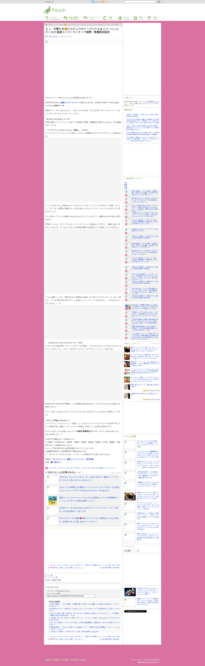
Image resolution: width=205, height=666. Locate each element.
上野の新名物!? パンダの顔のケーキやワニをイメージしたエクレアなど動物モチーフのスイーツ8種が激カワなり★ (148, 475)
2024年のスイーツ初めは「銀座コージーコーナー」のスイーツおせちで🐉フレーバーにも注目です (148, 516)
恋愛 (104, 17)
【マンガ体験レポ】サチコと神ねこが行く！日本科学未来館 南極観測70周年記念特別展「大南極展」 (142, 133)
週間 (125, 184)
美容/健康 (66, 17)
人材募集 (66, 660)
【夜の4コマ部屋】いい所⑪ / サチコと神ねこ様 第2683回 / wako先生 (75, 632)
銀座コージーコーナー (70, 102)
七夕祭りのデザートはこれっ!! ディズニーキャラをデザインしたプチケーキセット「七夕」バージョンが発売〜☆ (148, 591)
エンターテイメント (51, 17)
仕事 (149, 17)
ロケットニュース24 (150, 103)
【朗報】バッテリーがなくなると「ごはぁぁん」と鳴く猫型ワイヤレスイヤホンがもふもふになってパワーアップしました (144, 314)
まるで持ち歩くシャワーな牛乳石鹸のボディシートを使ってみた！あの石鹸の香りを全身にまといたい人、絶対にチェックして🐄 (144, 291)
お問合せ (83, 660)
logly (158, 343)
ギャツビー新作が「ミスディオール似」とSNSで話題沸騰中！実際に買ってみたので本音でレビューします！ (145, 221)
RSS (102, 1)
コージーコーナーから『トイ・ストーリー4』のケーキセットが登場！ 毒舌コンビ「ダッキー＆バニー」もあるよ (148, 505)
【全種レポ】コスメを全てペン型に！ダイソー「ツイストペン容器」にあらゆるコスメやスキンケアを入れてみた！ (144, 214)
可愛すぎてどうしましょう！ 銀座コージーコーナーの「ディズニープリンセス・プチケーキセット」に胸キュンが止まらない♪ (148, 464)
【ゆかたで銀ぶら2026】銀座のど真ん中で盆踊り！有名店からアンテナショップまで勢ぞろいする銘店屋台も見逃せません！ (142, 127)
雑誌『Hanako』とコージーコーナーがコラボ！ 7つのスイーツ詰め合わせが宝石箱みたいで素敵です (148, 536)
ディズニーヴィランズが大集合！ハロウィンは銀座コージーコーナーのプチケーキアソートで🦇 (148, 444)
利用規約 (57, 660)
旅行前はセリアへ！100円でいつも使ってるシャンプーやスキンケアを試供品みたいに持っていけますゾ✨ (145, 200)
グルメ (120, 17)
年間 (125, 188)
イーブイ (58, 468)
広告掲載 (74, 660)
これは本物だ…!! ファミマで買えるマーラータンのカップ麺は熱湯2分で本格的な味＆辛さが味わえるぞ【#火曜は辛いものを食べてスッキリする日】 (145, 336)
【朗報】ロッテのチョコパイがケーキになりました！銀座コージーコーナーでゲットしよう (148, 484)
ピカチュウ (72, 468)
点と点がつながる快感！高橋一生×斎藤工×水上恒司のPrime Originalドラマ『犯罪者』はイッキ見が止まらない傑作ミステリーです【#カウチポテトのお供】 (143, 121)
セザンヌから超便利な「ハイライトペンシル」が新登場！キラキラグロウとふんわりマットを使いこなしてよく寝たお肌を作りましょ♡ (144, 276)
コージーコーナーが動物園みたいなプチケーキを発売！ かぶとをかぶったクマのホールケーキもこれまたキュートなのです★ (148, 454)
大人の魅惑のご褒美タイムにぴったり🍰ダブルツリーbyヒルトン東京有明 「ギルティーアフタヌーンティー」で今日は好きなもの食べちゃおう (142, 139)
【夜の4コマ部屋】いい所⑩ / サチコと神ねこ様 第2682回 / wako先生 (145, 297)
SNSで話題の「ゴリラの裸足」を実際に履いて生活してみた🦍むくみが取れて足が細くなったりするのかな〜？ (145, 193)
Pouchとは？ (49, 2)
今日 (125, 183)
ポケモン (96, 468)
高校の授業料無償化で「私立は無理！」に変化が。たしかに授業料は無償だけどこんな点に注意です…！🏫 (144, 328)
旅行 (134, 17)
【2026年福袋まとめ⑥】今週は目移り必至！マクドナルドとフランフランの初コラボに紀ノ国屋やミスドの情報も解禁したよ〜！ (145, 322)
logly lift (119, 472)
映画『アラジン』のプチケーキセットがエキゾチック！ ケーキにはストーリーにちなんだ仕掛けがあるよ (148, 526)
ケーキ (64, 468)
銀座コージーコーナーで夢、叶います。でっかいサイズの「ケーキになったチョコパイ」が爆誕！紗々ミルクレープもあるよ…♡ (148, 496)
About (49, 660)
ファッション (87, 17)
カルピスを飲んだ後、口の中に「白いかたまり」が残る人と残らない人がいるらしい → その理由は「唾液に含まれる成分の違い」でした (145, 208)
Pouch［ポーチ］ (50, 6)
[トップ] (46, 24)
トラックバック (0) (50, 577)
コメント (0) (48, 575)
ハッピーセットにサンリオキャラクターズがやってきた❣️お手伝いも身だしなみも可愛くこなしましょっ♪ (65, 567)
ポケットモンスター (84, 468)
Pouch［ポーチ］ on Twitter (95, 1)
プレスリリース (59, 459)
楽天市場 (89, 459)
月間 (125, 186)
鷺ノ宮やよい (54, 37)
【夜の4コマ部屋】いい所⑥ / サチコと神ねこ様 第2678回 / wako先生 (145, 282)
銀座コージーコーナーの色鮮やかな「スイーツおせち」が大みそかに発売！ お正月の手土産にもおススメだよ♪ (148, 601)
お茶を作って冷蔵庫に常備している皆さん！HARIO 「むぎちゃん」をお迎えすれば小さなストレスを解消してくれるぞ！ (145, 306)
